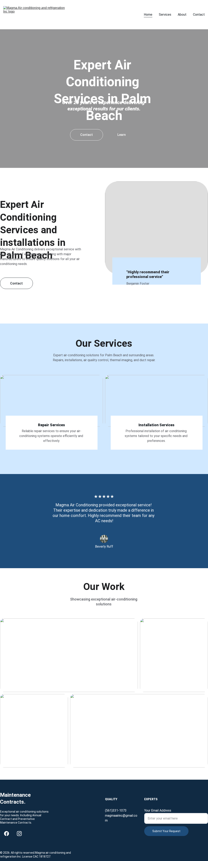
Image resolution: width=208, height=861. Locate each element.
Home (148, 14)
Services (165, 14)
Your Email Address (157, 810)
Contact (199, 14)
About (182, 14)
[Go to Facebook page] (6, 833)
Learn (121, 135)
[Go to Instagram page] (19, 833)
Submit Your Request (166, 831)
